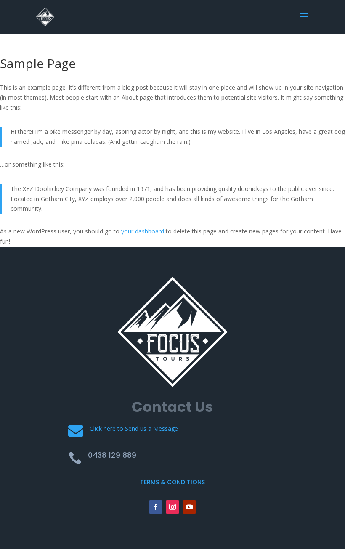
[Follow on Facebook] (155, 507)
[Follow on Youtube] (189, 507)
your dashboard (142, 231)
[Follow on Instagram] (172, 507)
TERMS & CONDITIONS (172, 482)
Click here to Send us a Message (134, 428)
